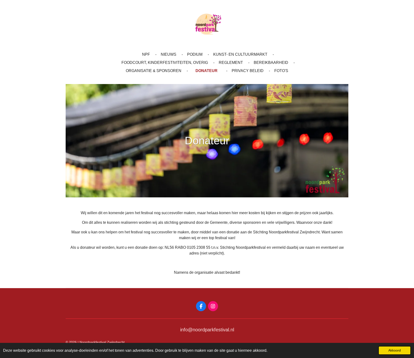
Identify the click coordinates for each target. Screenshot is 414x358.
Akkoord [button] (394, 350)
